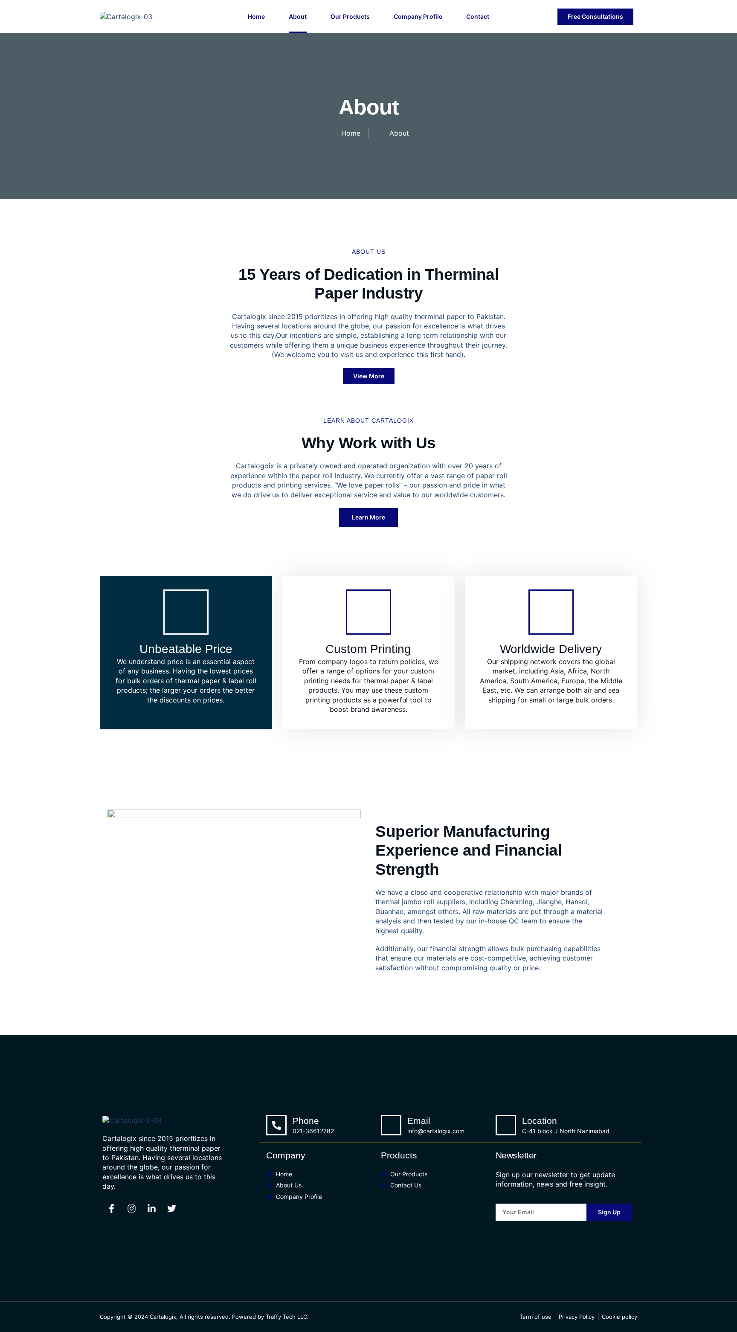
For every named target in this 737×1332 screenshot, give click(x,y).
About (298, 16)
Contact (477, 16)
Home (256, 16)
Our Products (350, 16)
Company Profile (418, 16)
